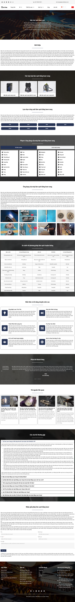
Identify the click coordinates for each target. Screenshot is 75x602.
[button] (1, 371)
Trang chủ (13, 7)
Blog (49, 7)
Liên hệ (55, 7)
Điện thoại (40, 532)
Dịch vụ (40, 7)
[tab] (18, 147)
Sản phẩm (4, 567)
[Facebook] (9, 2)
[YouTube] (2, 2)
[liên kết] (6, 2)
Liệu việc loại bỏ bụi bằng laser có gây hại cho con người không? (47, 409)
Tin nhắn (2, 541)
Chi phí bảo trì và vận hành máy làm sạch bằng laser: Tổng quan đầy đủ (8, 410)
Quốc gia (40, 536)
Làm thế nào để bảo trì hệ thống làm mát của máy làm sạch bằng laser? (64, 410)
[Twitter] (4, 2)
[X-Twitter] (33, 591)
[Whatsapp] (13, 2)
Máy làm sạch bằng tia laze (34, 29)
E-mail (2, 536)
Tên (1, 532)
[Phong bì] (11, 2)
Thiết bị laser (29, 7)
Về (19, 7)
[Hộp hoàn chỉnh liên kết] (10, 89)
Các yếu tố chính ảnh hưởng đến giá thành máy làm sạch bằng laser (28, 409)
